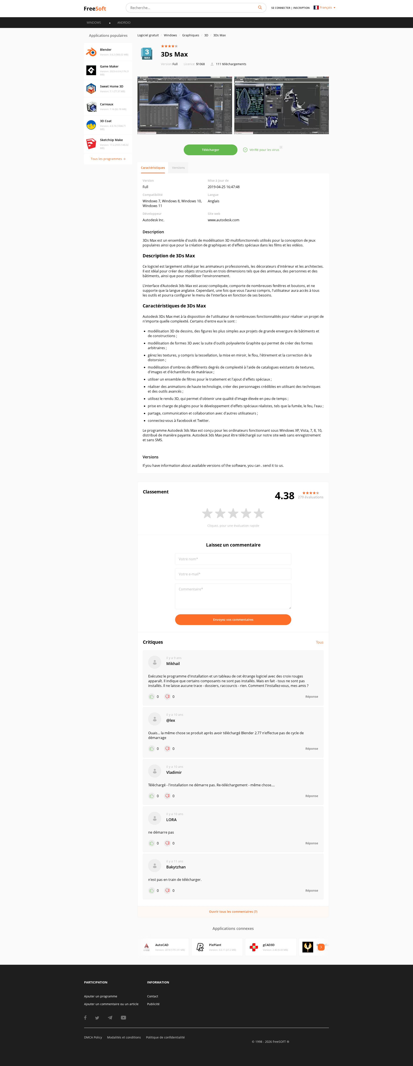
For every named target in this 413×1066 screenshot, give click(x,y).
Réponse (311, 696)
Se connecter (280, 8)
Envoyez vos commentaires (233, 619)
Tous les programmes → (108, 159)
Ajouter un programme (100, 996)
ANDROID (124, 22)
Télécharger (210, 150)
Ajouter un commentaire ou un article (111, 1004)
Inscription (301, 8)
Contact (152, 996)
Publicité (153, 1004)
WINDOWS (94, 22)
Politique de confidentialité (165, 1037)
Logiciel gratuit (148, 35)
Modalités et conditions (124, 1037)
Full (169, 64)
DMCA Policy (93, 1037)
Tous (320, 642)
